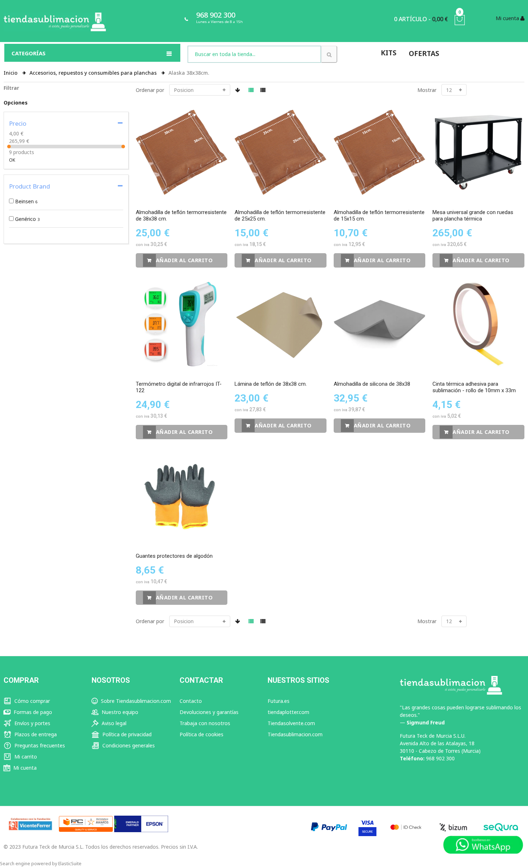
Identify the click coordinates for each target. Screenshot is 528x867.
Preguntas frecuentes (39, 745)
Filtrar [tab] (11, 87)
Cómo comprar (31, 700)
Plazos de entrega (35, 734)
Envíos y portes (31, 723)
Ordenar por (150, 90)
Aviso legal (113, 723)
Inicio (11, 72)
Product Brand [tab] (29, 186)
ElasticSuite (70, 864)
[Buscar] (329, 54)
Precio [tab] (17, 123)
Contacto (191, 700)
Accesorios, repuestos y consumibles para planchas (93, 72)
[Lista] (262, 90)
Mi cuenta (24, 767)
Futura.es (279, 700)
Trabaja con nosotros (205, 723)
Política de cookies (201, 734)
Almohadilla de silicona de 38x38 (372, 384)
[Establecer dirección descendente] (238, 90)
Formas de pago (32, 712)
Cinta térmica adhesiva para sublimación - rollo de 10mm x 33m (474, 387)
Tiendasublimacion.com (295, 734)
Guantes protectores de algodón (174, 556)
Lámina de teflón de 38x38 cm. (271, 384)
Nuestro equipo (119, 712)
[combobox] (254, 54)
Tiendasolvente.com (291, 723)
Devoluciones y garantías (209, 712)
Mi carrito (25, 756)
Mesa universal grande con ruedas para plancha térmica (472, 215)
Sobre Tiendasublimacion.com (135, 700)
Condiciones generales (128, 745)
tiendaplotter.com (288, 712)
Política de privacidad (126, 734)
